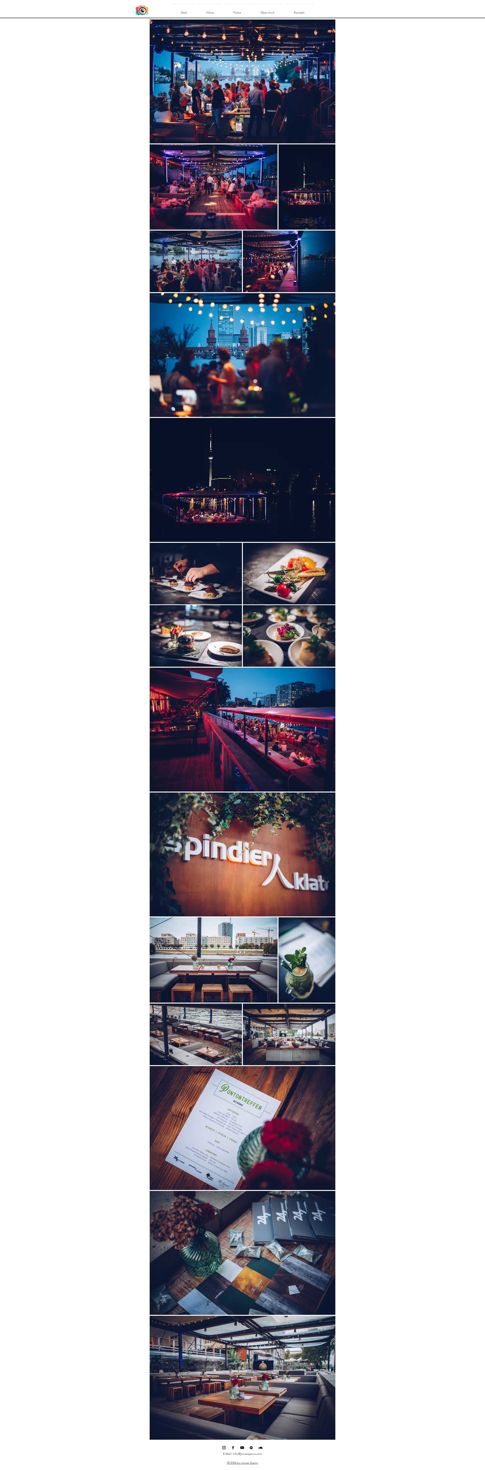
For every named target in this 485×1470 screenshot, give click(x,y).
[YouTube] (242, 1447)
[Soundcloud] (260, 1447)
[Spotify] (251, 1447)
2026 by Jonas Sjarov (244, 1463)
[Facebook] (233, 1447)
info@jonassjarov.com (247, 1454)
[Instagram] (224, 1447)
